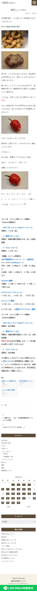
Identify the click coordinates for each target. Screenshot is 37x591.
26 (34, 498)
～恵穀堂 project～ (8, 3)
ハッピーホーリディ (7, 561)
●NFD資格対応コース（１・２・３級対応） (18, 259)
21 (8, 498)
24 (24, 498)
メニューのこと (6, 451)
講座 (2, 468)
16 (18, 493)
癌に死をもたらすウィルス (9, 555)
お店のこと (4, 448)
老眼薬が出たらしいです (8, 540)
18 (29, 493)
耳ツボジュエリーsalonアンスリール (18, 227)
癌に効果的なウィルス (8, 558)
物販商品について (6, 470)
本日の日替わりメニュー (26, 381)
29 (13, 502)
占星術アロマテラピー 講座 (24, 309)
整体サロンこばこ (12, 236)
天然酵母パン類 (8, 456)
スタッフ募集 (5, 546)
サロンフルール (12, 248)
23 (18, 498)
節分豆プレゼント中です (8, 543)
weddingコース (17, 263)
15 (13, 493)
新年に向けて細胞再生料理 (9, 552)
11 (29, 489)
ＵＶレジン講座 (8, 301)
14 (8, 493)
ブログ (28, 13)
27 (2, 502)
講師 (2, 465)
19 (34, 493)
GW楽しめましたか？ (7, 534)
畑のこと (4, 462)
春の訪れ (4, 537)
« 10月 (8, 506)
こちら (9, 361)
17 (24, 493)
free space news (6, 443)
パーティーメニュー (7, 459)
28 (8, 502)
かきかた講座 (7, 281)
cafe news (4, 440)
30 (18, 502)
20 (2, 498)
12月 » (29, 506)
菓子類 (6, 454)
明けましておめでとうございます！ (12, 549)
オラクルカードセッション (12, 292)
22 (13, 498)
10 (24, 489)
